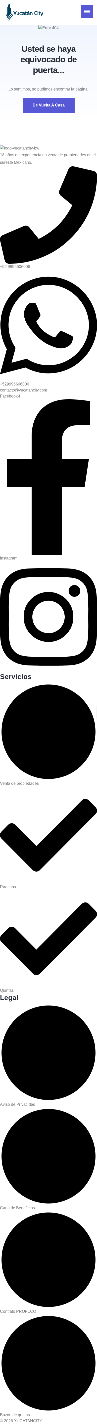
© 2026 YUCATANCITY (21, 1421)
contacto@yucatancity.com (23, 390)
